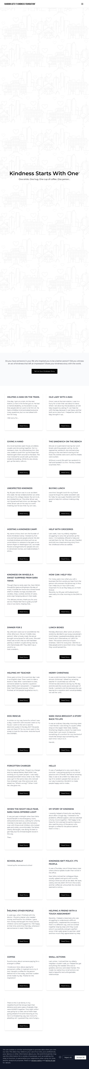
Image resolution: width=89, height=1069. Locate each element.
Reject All (68, 1057)
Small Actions (57, 957)
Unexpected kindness (19, 488)
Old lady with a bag (61, 397)
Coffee (11, 957)
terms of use (50, 1060)
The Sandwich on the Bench (65, 441)
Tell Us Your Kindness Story (44, 371)
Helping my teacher (18, 673)
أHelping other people (20, 910)
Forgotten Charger (18, 766)
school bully (15, 861)
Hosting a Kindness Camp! (22, 529)
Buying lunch (57, 488)
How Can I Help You (60, 574)
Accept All (80, 1057)
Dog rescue (14, 716)
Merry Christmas (59, 673)
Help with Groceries (61, 529)
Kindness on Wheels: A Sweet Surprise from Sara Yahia (22, 577)
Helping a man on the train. (23, 397)
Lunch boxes (56, 627)
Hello (52, 766)
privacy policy (36, 1060)
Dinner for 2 (14, 627)
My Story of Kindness (61, 809)
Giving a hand (15, 441)
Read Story (24, 426)
